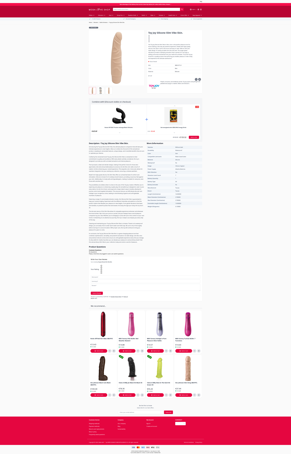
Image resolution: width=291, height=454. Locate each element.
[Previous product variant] (120, 106)
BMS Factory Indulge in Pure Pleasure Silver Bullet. (156, 340)
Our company (122, 423)
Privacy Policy (198, 442)
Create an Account (151, 426)
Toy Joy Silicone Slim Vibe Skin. (117, 22)
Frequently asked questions (97, 434)
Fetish (143, 15)
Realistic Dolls (132, 15)
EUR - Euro (180, 423)
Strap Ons (120, 15)
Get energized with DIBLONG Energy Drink (173, 127)
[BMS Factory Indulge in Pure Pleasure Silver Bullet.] (159, 324)
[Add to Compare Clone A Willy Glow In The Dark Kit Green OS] (170, 395)
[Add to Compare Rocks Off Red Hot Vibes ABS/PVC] (114, 351)
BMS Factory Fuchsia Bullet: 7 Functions (185, 340)
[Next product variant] (120, 133)
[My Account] (198, 9)
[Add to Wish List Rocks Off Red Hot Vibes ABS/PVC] (109, 351)
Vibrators (100, 15)
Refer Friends (93, 27)
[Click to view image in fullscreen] (116, 57)
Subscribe (168, 412)
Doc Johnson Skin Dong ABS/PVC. (186, 383)
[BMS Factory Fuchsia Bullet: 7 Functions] (188, 324)
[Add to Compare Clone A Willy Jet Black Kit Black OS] (142, 395)
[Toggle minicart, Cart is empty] (201, 9)
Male (152, 15)
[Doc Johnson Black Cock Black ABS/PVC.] (103, 368)
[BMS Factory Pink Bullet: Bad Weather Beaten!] (131, 324)
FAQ (201, 1)
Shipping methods (94, 423)
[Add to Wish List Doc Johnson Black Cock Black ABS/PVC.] (109, 395)
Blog (119, 426)
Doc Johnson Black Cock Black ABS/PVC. (100, 384)
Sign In (148, 423)
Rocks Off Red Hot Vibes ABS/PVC (101, 338)
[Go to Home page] (99, 9)
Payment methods (94, 426)
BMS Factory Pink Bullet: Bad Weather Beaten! (128, 340)
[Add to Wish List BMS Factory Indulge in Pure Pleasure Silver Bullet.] (166, 351)
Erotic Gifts (184, 15)
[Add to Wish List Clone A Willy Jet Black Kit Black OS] (138, 395)
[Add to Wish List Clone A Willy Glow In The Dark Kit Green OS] (166, 395)
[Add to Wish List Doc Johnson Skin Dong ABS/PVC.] (194, 395)
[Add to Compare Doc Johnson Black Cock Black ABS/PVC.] (114, 395)
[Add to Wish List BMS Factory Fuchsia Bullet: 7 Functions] (194, 351)
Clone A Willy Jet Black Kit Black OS (130, 383)
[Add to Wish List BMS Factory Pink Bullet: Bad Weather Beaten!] (138, 351)
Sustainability (121, 429)
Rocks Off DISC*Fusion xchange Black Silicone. (119, 127)
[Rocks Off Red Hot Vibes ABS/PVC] (103, 324)
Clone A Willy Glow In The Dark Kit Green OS (158, 384)
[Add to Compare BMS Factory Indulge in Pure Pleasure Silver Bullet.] (170, 351)
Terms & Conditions (189, 442)
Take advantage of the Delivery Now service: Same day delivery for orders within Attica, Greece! (145, 4)
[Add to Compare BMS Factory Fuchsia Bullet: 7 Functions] (199, 351)
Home (90, 22)
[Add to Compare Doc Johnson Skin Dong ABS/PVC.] (199, 395)
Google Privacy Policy (116, 296)
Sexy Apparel (196, 15)
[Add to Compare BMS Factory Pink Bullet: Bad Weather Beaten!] (142, 351)
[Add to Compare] (199, 79)
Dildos (91, 15)
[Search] (182, 9)
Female (161, 15)
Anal (110, 15)
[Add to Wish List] (196, 79)
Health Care (171, 15)
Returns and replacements (96, 429)
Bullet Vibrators (104, 22)
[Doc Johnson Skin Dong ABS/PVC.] (188, 368)
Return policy (93, 432)
